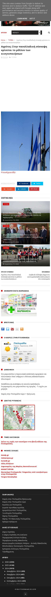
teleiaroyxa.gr (7, 458)
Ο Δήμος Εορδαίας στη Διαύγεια (14, 535)
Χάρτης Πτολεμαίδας (10, 516)
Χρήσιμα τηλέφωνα (9, 522)
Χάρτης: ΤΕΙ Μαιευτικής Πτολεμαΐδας (16, 519)
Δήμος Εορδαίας (8, 532)
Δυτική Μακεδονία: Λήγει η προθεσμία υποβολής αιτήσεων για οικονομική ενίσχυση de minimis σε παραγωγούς (22, 215)
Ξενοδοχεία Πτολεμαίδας (12, 513)
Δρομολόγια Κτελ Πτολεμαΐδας (14, 510)
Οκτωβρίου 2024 (13, 578)
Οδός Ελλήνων (7, 463)
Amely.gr (5, 455)
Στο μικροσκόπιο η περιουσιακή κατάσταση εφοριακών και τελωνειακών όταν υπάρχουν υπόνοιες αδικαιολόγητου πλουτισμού (23, 376)
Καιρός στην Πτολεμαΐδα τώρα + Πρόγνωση (18, 394)
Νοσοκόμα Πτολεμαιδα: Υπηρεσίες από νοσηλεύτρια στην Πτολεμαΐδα (24, 473)
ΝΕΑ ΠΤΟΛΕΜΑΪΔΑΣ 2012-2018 (26, 589)
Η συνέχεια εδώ (8, 172)
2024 (7, 568)
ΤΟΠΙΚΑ (10, 40)
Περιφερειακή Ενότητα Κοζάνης (14, 537)
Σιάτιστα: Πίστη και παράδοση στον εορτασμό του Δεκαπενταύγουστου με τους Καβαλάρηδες (22, 260)
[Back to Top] (25, 594)
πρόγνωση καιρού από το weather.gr (19, 363)
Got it (32, 19)
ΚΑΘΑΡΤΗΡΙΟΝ (7, 469)
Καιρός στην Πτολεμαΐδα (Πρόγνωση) (16, 499)
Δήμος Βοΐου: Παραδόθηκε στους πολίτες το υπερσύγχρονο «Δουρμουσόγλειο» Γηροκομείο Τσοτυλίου (21, 237)
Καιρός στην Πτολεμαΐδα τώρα (14, 502)
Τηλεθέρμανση (8, 552)
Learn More (22, 19)
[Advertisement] (25, 84)
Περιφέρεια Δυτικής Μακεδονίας (14, 540)
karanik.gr (5, 461)
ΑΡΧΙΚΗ (4, 33)
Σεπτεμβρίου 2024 (14, 581)
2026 (7, 562)
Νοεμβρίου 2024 (13, 574)
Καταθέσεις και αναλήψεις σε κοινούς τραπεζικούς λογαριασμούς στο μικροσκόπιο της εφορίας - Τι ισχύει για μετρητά (24, 386)
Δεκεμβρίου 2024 (14, 571)
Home (3, 40)
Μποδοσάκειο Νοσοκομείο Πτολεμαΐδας (18, 546)
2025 (7, 565)
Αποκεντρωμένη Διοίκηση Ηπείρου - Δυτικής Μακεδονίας (24, 543)
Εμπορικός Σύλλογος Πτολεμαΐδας (15, 549)
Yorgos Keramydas (9, 477)
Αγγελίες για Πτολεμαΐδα (12, 505)
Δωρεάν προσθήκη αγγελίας (13, 507)
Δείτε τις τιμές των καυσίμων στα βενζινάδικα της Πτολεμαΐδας (24, 442)
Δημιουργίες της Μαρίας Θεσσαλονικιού (19, 466)
